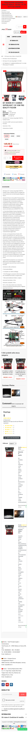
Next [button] (26, 367)
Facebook (3, 684)
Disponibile (5, 114)
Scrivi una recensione (12, 437)
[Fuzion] (7, 29)
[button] (14, 167)
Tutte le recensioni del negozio (17, 405)
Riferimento (6, 112)
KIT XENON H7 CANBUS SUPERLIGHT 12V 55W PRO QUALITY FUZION (7, 373)
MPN (4, 116)
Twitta (15, 174)
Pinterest (22, 174)
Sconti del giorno (6, 21)
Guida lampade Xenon (7, 15)
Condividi (8, 174)
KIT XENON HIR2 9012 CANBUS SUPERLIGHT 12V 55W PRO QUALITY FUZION (20, 373)
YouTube (7, 684)
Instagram (11, 684)
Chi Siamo (4, 10)
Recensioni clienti (6, 12)
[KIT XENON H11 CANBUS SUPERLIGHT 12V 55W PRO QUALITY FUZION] (9, 451)
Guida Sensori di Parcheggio (8, 18)
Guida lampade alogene (7, 16)
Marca (4, 111)
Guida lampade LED (6, 13)
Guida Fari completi (6, 20)
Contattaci (4, 23)
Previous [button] (2, 367)
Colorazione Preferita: (9, 133)
